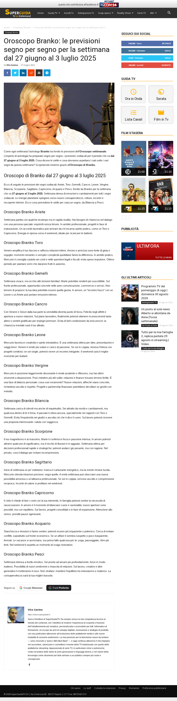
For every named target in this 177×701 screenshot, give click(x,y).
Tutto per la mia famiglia (153, 348)
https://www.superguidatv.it (39, 615)
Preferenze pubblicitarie (154, 688)
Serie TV (141, 12)
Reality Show (124, 12)
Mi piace (166, 43)
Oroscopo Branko (22, 27)
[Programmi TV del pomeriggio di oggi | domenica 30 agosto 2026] (130, 293)
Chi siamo (75, 688)
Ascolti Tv (69, 12)
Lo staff (87, 688)
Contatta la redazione (104, 688)
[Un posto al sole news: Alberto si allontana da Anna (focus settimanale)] (130, 316)
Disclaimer (134, 688)
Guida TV (52, 12)
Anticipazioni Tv (86, 12)
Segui (168, 50)
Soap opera (104, 12)
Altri (152, 12)
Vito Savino (12, 65)
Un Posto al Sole (149, 325)
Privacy (122, 688)
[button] (169, 13)
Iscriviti (166, 65)
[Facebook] (31, 665)
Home (41, 12)
